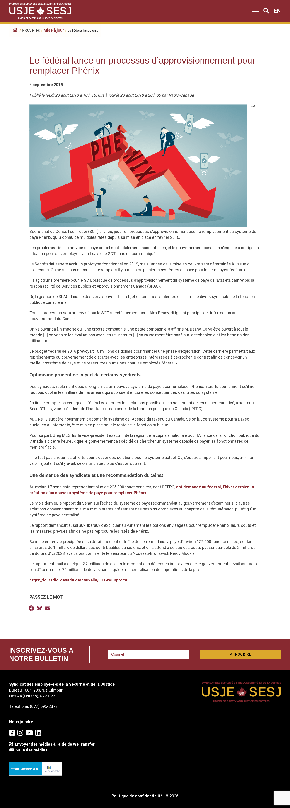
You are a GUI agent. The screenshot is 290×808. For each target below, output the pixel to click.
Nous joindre (21, 721)
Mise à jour (54, 30)
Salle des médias (30, 750)
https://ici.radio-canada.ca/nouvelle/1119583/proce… (79, 580)
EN (277, 11)
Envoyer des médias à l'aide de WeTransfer (54, 744)
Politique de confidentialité (137, 796)
